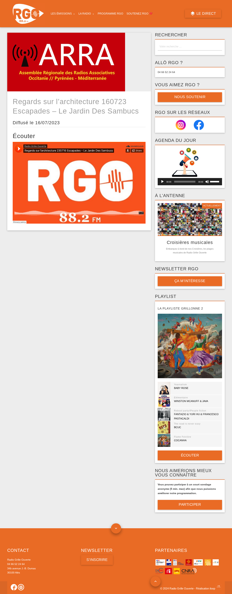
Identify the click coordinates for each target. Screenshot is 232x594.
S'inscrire (96, 560)
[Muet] (207, 181)
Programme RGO (110, 13)
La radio (84, 13)
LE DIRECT (205, 13)
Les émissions (61, 13)
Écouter (190, 455)
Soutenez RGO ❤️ (140, 13)
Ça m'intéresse (189, 281)
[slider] (215, 181)
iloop (213, 588)
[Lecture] (162, 181)
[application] (190, 181)
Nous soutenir (190, 97)
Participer (190, 504)
